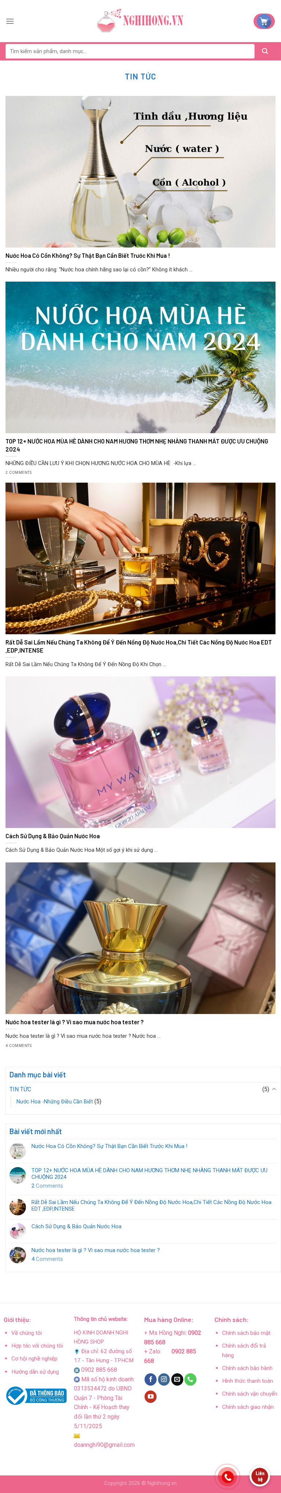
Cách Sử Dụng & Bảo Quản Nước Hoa (76, 1226)
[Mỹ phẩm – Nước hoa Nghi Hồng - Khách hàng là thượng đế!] (140, 21)
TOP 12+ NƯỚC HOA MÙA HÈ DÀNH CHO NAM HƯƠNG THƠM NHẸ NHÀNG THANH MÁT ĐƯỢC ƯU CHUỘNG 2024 (149, 1173)
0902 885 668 (99, 1369)
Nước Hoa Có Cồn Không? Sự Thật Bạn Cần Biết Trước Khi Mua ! (109, 1146)
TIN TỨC (20, 1089)
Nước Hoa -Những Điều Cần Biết (54, 1102)
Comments (47, 1185)
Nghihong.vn (162, 1483)
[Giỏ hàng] (264, 21)
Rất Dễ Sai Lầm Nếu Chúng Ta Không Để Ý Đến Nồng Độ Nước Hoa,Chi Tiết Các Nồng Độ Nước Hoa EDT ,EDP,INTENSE (151, 1205)
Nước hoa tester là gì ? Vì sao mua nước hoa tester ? (95, 1250)
